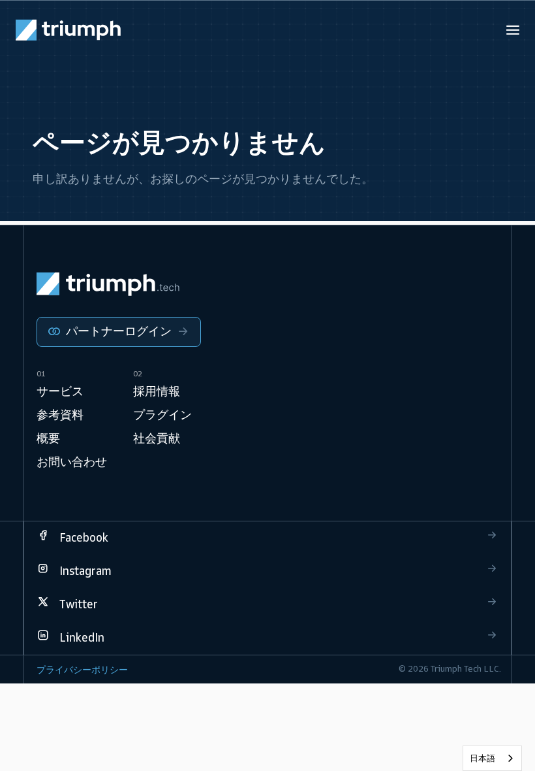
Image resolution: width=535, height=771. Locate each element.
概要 (48, 438)
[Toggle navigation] (512, 30)
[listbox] (492, 758)
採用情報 (156, 391)
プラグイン (162, 415)
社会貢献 (156, 438)
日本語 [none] (482, 758)
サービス (60, 391)
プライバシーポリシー (82, 670)
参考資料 (60, 415)
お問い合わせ (72, 462)
